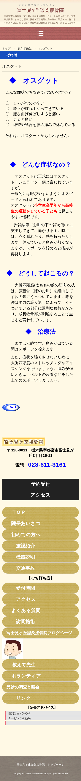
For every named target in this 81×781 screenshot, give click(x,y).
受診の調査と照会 (22, 687)
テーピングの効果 (19, 718)
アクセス (41, 494)
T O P (15, 512)
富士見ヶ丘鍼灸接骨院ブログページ (39, 633)
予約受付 (40, 484)
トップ (6, 48)
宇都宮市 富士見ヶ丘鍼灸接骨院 (40, 18)
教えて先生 (24, 48)
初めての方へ (23, 534)
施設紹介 (20, 545)
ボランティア (23, 675)
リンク (18, 698)
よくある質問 (23, 610)
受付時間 (20, 588)
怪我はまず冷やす (19, 713)
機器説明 (20, 557)
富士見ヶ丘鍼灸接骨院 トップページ (40, 764)
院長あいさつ (23, 523)
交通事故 (20, 568)
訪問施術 (20, 621)
